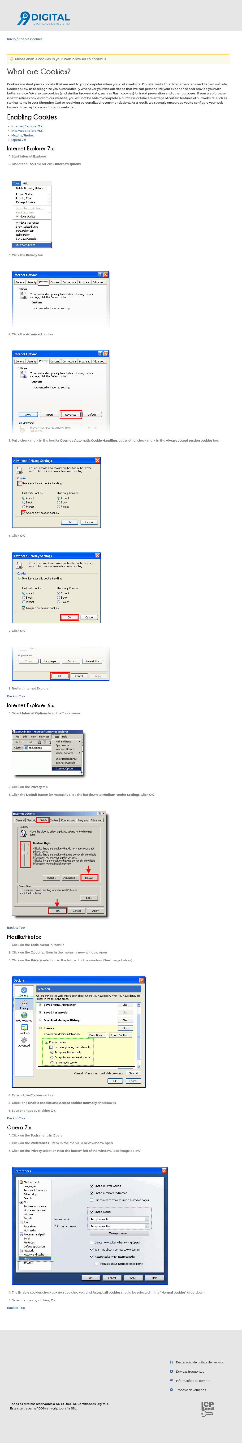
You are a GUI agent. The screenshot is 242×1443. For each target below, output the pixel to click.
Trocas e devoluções (191, 1390)
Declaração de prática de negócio (200, 1362)
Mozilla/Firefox (22, 135)
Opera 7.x (18, 140)
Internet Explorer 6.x (27, 130)
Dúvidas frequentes (190, 1371)
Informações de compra (193, 1381)
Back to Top (16, 696)
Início (11, 39)
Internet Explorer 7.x (26, 126)
